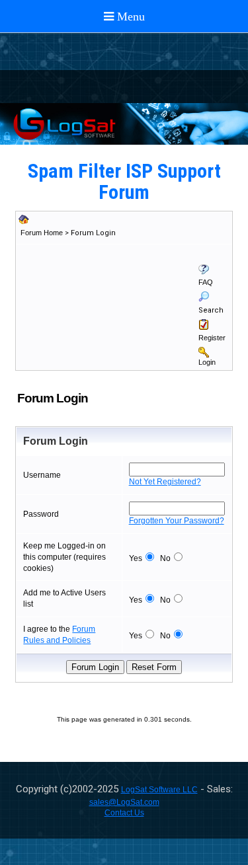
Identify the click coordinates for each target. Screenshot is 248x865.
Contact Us (124, 812)
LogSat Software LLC (159, 789)
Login (207, 362)
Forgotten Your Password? (176, 520)
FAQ (205, 282)
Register (212, 338)
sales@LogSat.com (124, 802)
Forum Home (42, 233)
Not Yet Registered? (165, 481)
